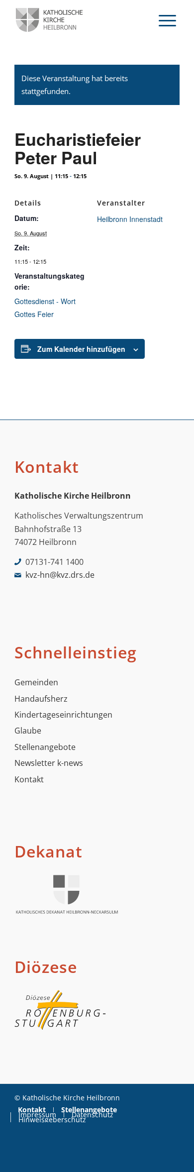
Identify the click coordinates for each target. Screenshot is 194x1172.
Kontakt (29, 779)
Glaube (27, 730)
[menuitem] (167, 20)
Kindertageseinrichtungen (63, 714)
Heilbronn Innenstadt (130, 219)
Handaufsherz (41, 698)
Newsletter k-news (48, 762)
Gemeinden (36, 682)
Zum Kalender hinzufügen (81, 349)
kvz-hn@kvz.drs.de (60, 574)
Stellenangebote (45, 747)
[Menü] (167, 20)
